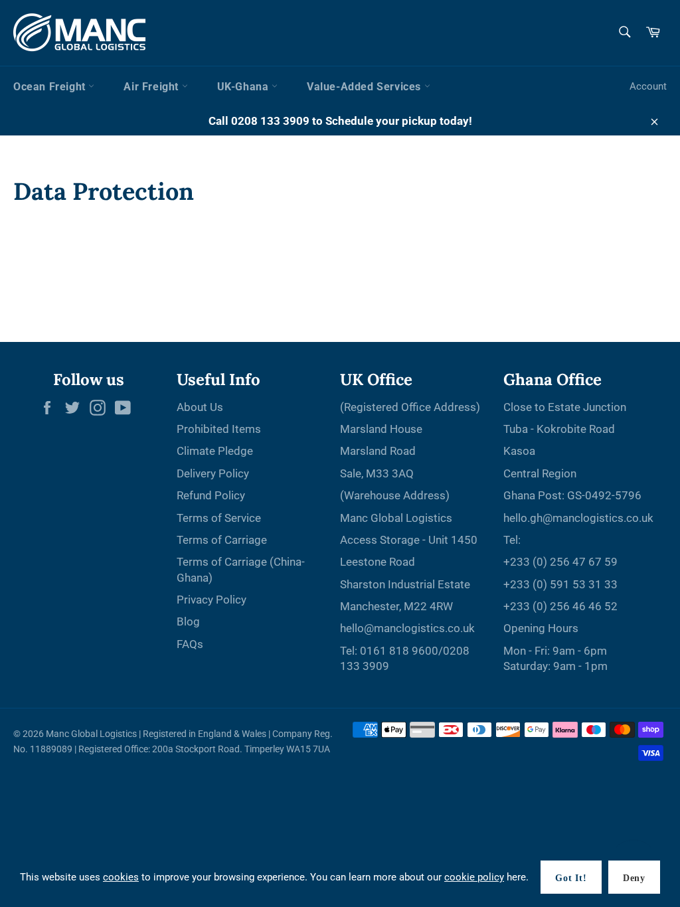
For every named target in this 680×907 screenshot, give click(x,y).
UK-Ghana (244, 86)
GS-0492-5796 (604, 495)
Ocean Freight (50, 86)
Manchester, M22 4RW (396, 606)
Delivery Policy (213, 473)
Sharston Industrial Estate (405, 584)
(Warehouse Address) (395, 495)
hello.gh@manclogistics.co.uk (578, 518)
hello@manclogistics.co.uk (407, 628)
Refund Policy (211, 495)
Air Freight (152, 86)
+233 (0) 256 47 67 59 (560, 561)
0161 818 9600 (399, 650)
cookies (121, 877)
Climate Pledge (215, 450)
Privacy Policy (211, 599)
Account (648, 86)
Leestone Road (377, 561)
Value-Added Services (365, 86)
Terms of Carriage (222, 539)
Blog (188, 621)
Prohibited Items (219, 429)
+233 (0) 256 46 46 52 (560, 606)
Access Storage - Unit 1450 (408, 539)
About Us (200, 407)
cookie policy (474, 877)
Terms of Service (219, 518)
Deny (634, 878)
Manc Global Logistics (396, 518)
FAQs (190, 644)
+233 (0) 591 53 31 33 (560, 584)
